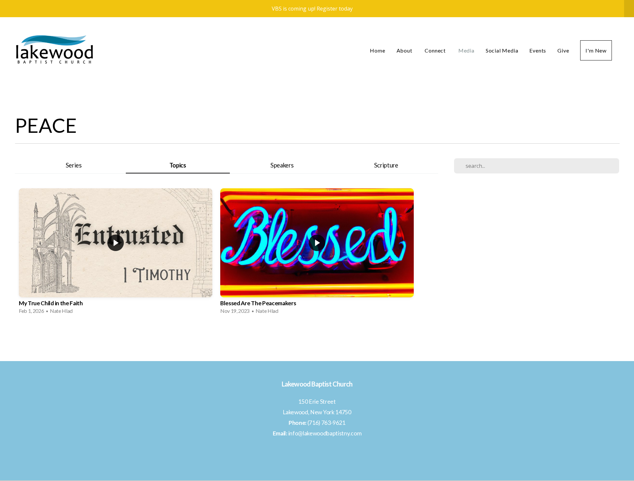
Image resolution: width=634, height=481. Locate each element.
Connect (436, 50)
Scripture (386, 165)
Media (466, 50)
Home (377, 50)
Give (563, 50)
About (405, 50)
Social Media (502, 50)
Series (74, 165)
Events (537, 50)
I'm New (596, 50)
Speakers (281, 165)
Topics (177, 165)
